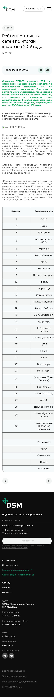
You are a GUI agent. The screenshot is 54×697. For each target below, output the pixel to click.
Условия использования (14, 676)
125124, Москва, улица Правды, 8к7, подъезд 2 (18, 605)
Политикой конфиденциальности (15, 548)
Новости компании (14, 530)
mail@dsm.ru (8, 636)
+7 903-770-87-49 (11, 625)
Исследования (10, 565)
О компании (8, 560)
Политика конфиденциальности (19, 682)
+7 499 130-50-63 (34, 9)
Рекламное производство (15, 570)
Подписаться (27, 541)
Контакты (7, 593)
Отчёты (6, 583)
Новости (6, 588)
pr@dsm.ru (7, 645)
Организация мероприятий (16, 575)
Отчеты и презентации (16, 534)
